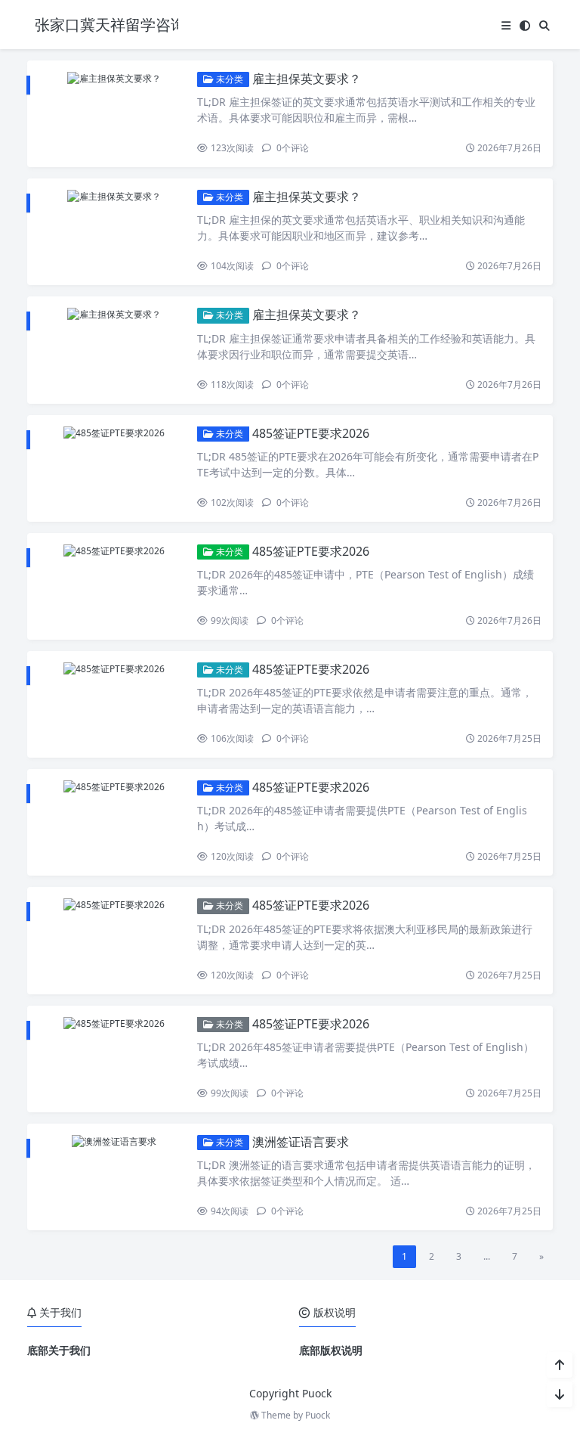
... (486, 1256)
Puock (317, 1415)
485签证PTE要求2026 (310, 433)
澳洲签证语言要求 (300, 1141)
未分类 (228, 79)
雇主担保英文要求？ (306, 78)
